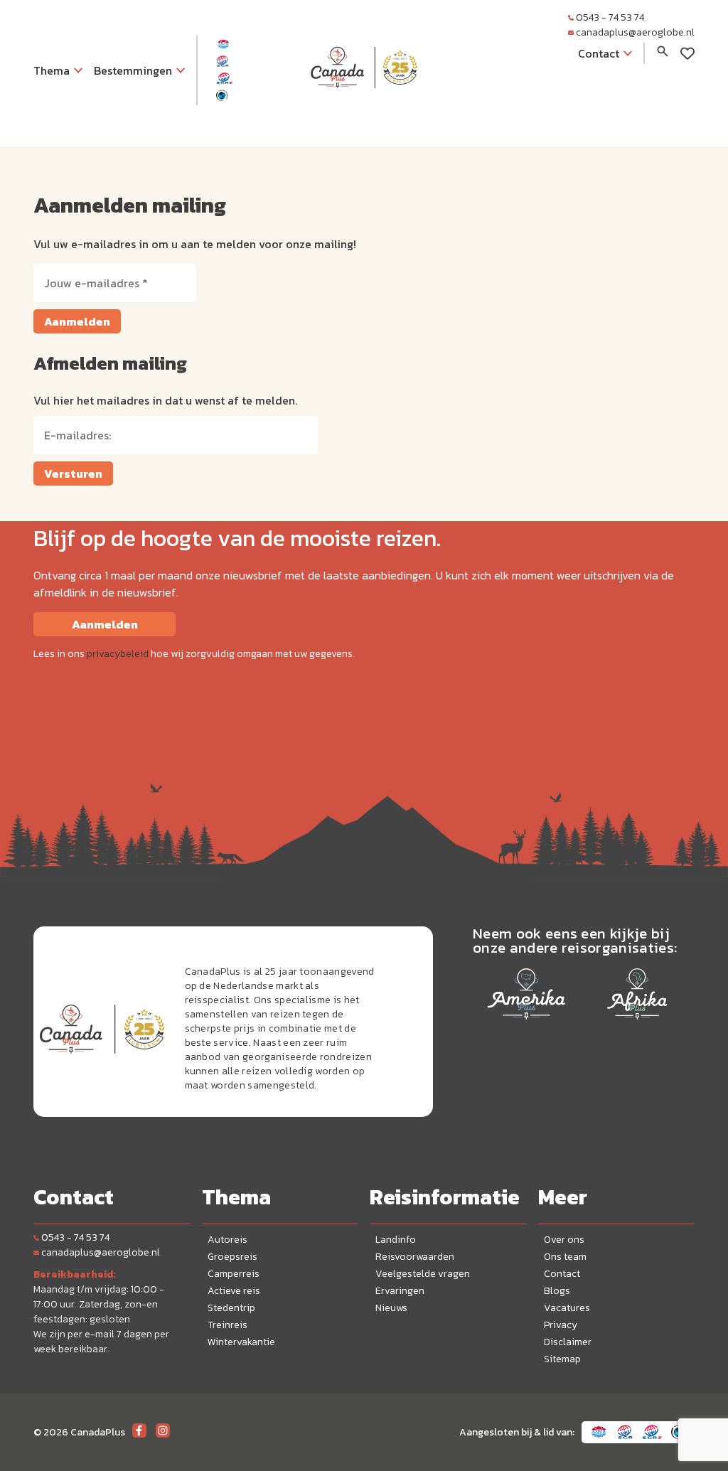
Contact (562, 1273)
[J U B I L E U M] (364, 116)
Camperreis (233, 1273)
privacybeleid (118, 653)
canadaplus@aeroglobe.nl (635, 32)
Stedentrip (231, 1307)
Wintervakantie (241, 1341)
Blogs (557, 1290)
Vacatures (567, 1307)
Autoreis (227, 1239)
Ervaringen (399, 1290)
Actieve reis (234, 1290)
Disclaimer (568, 1341)
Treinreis (227, 1324)
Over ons (564, 1239)
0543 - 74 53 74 (610, 17)
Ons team (565, 1256)
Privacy (560, 1324)
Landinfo (395, 1239)
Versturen (73, 473)
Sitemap (562, 1359)
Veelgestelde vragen (422, 1273)
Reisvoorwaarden (414, 1256)
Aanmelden (77, 321)
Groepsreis (232, 1256)
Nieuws (391, 1307)
